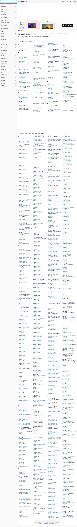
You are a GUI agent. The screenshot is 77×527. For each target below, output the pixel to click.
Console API (21, 85)
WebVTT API (64, 95)
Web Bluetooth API (22, 63)
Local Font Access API (37, 103)
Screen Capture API (51, 84)
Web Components (65, 67)
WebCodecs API (65, 81)
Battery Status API (22, 61)
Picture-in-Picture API (51, 63)
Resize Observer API (51, 78)
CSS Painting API (22, 72)
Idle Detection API (36, 76)
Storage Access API (51, 98)
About (74, 1)
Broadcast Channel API (23, 65)
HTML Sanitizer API (36, 69)
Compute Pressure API (22, 83)
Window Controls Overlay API (67, 97)
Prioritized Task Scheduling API (53, 70)
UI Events (64, 45)
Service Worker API (51, 92)
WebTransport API (65, 91)
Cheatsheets (69, 1)
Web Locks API (65, 69)
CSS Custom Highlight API (23, 69)
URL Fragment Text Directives (67, 47)
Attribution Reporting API (23, 46)
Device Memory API (22, 96)
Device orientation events (23, 97)
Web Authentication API (66, 65)
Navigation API (50, 49)
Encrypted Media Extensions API (24, 108)
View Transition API (65, 57)
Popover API (50, 67)
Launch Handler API (36, 101)
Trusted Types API (51, 111)
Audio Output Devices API (23, 49)
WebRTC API (64, 88)
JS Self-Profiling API (36, 92)
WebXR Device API (65, 96)
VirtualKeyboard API (65, 58)
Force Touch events (36, 54)
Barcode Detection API (23, 59)
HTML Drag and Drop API (37, 68)
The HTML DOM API (36, 67)
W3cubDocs (20, 1)
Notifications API (65, 73)
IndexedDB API (35, 79)
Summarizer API (50, 101)
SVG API (49, 83)
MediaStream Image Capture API (39, 78)
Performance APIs (51, 58)
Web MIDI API (64, 71)
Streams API (50, 99)
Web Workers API (65, 80)
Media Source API (51, 43)
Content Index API (22, 87)
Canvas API (21, 78)
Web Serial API (64, 74)
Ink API (34, 80)
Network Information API (52, 50)
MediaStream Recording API (53, 44)
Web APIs (20, 526)
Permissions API (50, 62)
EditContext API (21, 105)
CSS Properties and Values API (24, 73)
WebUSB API (64, 92)
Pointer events (50, 65)
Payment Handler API (51, 56)
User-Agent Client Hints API (67, 50)
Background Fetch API (22, 54)
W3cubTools (63, 1)
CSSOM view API (22, 77)
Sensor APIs (50, 89)
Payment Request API (51, 57)
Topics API (50, 105)
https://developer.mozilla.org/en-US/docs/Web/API (46, 523)
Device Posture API (22, 98)
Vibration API (64, 56)
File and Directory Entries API (38, 52)
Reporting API (50, 77)
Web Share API (65, 76)
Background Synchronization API (24, 56)
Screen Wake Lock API (52, 87)
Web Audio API (65, 64)
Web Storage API (65, 78)
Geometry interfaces (36, 62)
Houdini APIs (35, 72)
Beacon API (21, 62)
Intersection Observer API (37, 86)
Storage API (50, 97)
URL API (63, 46)
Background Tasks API (23, 57)
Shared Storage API (51, 93)
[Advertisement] (47, 11)
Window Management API (66, 100)
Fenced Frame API (36, 47)
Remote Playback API (51, 76)
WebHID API (64, 86)
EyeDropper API (21, 109)
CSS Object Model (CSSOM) (23, 76)
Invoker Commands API (37, 88)
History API (35, 71)
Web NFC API (64, 72)
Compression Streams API (23, 82)
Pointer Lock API (51, 66)
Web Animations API (65, 63)
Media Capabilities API (37, 107)
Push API (49, 71)
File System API (36, 51)
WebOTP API (64, 87)
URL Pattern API (65, 49)
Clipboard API (21, 81)
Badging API (21, 58)
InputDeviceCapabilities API (38, 82)
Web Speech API (65, 77)
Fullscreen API (35, 55)
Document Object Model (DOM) (24, 94)
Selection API (50, 88)
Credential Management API (23, 90)
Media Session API (36, 111)
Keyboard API (35, 97)
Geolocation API (36, 61)
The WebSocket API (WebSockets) (68, 90)
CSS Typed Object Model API (24, 74)
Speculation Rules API (51, 94)
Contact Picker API (22, 86)
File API (34, 50)
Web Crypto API (65, 68)
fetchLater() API (65, 110)
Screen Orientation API (52, 85)
